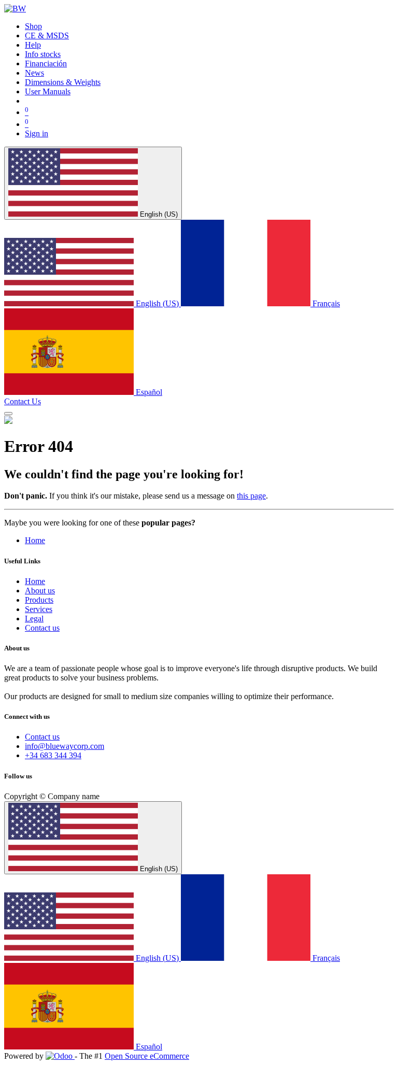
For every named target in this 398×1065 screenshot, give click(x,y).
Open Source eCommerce (147, 1056)
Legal (34, 618)
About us (40, 590)
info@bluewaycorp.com (64, 746)
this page (251, 495)
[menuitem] (33, 26)
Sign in (36, 133)
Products (39, 599)
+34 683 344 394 (53, 755)
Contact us (42, 627)
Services (38, 609)
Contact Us (22, 401)
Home (35, 540)
